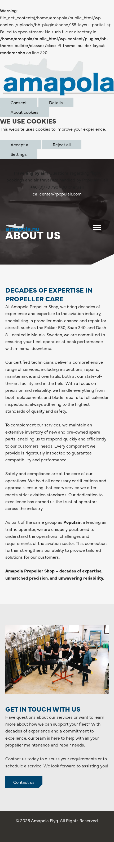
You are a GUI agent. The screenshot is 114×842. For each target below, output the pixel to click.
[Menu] (97, 227)
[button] (23, 782)
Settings (19, 154)
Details (56, 102)
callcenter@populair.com (57, 194)
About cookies (24, 112)
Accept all (20, 144)
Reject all (62, 144)
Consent (19, 102)
